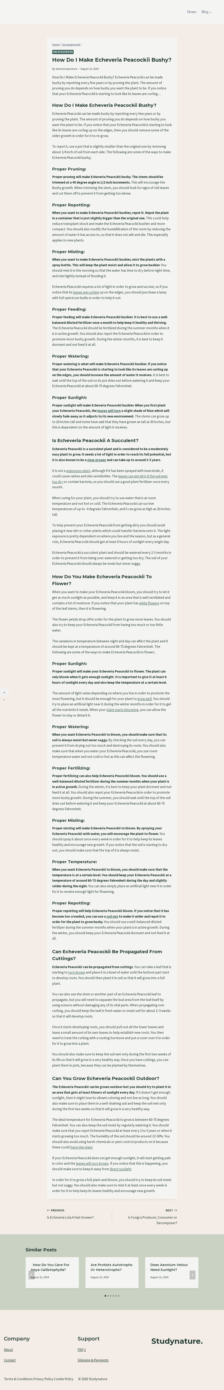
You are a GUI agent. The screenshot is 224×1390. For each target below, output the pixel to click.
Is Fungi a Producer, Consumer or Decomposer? (152, 1217)
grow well (144, 698)
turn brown (76, 972)
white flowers (149, 603)
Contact (10, 1360)
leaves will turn (109, 410)
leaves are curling (86, 292)
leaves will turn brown (92, 1163)
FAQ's (82, 1349)
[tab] (105, 1296)
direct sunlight (120, 1169)
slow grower (96, 460)
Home (191, 12)
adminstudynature (66, 69)
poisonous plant (78, 470)
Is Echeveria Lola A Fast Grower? (70, 1214)
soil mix (112, 916)
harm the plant (81, 1147)
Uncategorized (63, 51)
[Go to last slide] (31, 1275)
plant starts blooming (122, 709)
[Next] (192, 1275)
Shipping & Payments (93, 1360)
